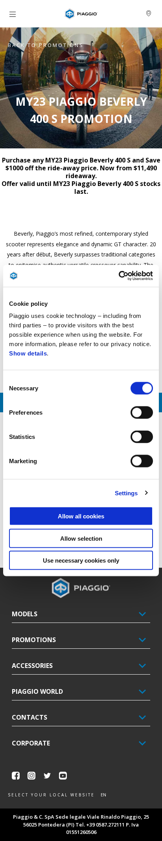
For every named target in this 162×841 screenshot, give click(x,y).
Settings (126, 492)
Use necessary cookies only (81, 560)
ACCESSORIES (32, 666)
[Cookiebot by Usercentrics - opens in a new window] (118, 276)
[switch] (142, 412)
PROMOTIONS (34, 640)
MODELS (24, 614)
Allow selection (81, 538)
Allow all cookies (81, 516)
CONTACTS (29, 717)
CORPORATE (31, 743)
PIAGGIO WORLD (37, 691)
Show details (28, 353)
